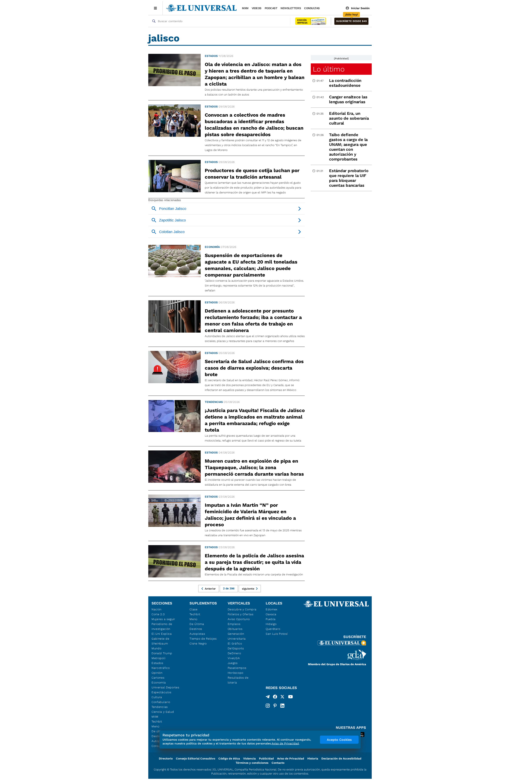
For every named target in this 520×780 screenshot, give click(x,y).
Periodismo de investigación (162, 626)
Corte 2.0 (158, 614)
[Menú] (155, 8)
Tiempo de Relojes (203, 638)
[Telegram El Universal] (268, 697)
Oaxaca (271, 614)
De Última (197, 624)
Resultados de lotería (238, 680)
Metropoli (158, 658)
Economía (212, 246)
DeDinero (234, 653)
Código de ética (229, 758)
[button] (351, 21)
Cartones (158, 677)
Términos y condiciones (252, 762)
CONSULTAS (312, 8)
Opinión (157, 672)
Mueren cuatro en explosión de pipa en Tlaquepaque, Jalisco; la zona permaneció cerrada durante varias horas (254, 467)
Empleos (234, 624)
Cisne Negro (198, 643)
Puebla (271, 619)
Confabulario (161, 702)
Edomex (271, 609)
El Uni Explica (162, 633)
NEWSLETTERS (291, 8)
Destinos (196, 628)
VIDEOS (256, 8)
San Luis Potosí (277, 633)
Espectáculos (161, 692)
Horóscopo (235, 672)
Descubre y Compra (242, 609)
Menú (155, 726)
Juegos (233, 663)
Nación (156, 609)
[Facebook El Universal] (275, 697)
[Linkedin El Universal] (282, 706)
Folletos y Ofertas (241, 614)
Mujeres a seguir (163, 619)
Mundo (156, 648)
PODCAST (271, 8)
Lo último (328, 69)
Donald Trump (162, 653)
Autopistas (197, 633)
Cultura (157, 697)
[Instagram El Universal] (268, 706)
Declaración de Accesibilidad (341, 758)
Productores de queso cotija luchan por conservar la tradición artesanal (252, 174)
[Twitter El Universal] (282, 697)
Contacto (278, 762)
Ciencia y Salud (163, 711)
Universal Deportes (165, 687)
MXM (245, 8)
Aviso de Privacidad (290, 758)
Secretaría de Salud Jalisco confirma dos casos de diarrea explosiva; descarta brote (254, 368)
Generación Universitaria (237, 636)
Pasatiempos (237, 667)
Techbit (157, 721)
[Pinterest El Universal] (275, 706)
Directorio (166, 758)
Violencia (249, 758)
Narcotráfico (161, 667)
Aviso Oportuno (239, 619)
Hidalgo (271, 624)
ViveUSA (234, 658)
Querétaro (273, 628)
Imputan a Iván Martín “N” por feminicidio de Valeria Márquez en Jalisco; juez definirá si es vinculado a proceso (250, 514)
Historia (312, 758)
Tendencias (214, 402)
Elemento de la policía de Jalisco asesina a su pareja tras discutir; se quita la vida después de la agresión (254, 562)
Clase (194, 609)
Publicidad (266, 758)
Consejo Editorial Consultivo (195, 758)
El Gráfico (235, 643)
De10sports (236, 648)
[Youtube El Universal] (290, 697)
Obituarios (235, 628)
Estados (211, 55)
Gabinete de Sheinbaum (160, 641)
